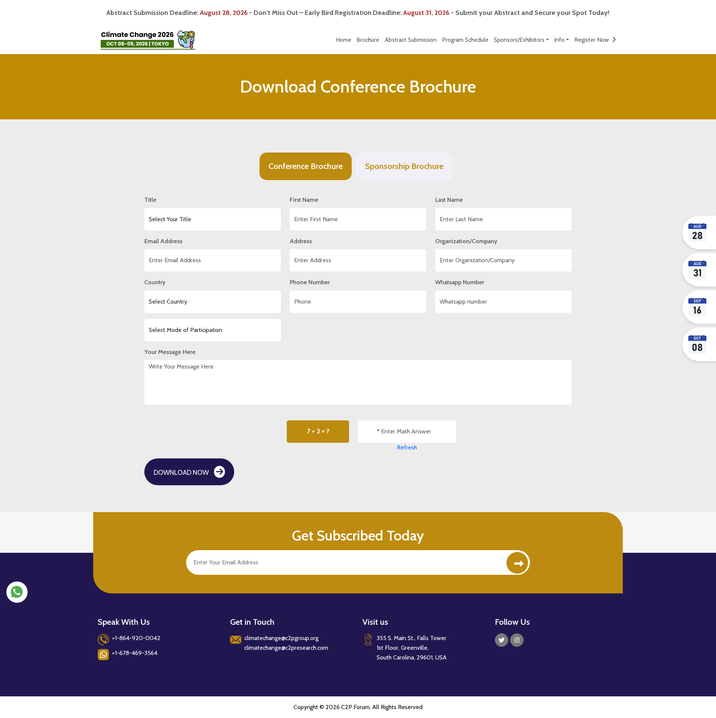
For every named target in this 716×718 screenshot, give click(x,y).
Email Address (163, 241)
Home (343, 39)
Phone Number (310, 282)
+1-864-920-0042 (136, 638)
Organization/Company (466, 241)
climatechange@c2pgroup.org (281, 638)
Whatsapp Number (459, 282)
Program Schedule (465, 39)
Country (154, 282)
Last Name (449, 199)
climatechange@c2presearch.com (286, 647)
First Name (304, 199)
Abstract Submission (410, 39)
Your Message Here (169, 351)
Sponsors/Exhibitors (519, 39)
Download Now (182, 472)
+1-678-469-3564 (134, 652)
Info (559, 39)
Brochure (368, 39)
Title (150, 199)
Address (301, 241)
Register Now (593, 39)
